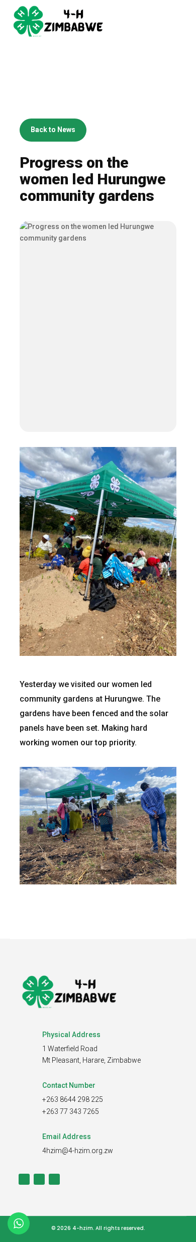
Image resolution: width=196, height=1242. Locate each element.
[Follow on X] (39, 1179)
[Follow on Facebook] (24, 1179)
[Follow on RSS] (54, 1179)
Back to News (53, 130)
